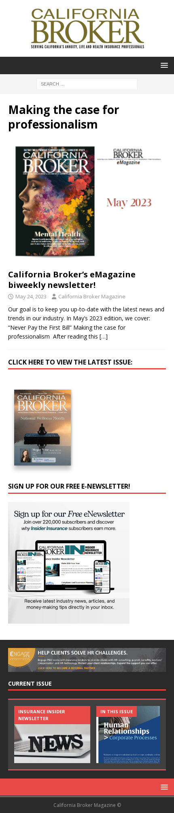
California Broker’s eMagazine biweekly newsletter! (72, 279)
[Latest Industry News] (52, 734)
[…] (104, 336)
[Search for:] (87, 83)
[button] (163, 65)
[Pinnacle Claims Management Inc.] (134, 734)
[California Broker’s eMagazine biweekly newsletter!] (87, 202)
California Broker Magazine (91, 296)
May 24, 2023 (31, 296)
